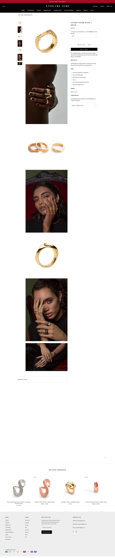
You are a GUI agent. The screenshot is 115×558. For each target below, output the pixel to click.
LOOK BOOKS (7, 527)
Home (19, 15)
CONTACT (7, 520)
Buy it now (84, 49)
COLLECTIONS (68, 10)
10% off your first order (57, 1)
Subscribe (46, 532)
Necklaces (27, 532)
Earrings (26, 525)
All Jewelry (27, 522)
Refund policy (7, 539)
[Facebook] (73, 531)
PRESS (86, 10)
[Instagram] (76, 531)
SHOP (23, 10)
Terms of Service (8, 537)
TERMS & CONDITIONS (9, 532)
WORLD (78, 10)
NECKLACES (58, 10)
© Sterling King (10, 549)
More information (78, 105)
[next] (110, 489)
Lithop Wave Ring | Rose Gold (45, 502)
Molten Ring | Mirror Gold (70, 502)
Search (102, 6)
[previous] (4, 489)
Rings (22, 15)
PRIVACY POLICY (8, 530)
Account (95, 6)
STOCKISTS (7, 522)
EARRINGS (31, 10)
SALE (92, 10)
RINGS (39, 10)
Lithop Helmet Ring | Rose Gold (96, 502)
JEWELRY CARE (22, 379)
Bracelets (27, 530)
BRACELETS (47, 10)
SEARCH (6, 534)
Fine (26, 537)
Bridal (26, 534)
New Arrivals (27, 520)
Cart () (109, 6)
